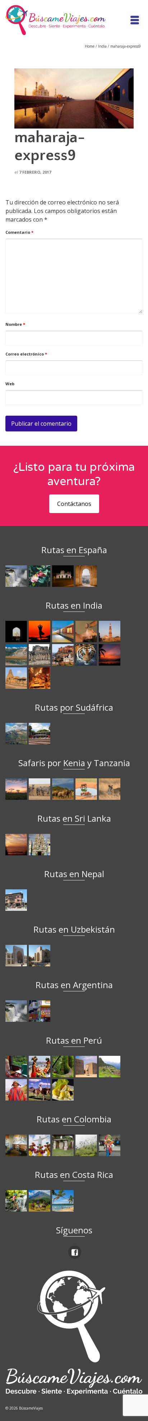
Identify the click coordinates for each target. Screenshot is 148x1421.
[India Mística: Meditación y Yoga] (40, 631)
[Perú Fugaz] (110, 1066)
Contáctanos (74, 504)
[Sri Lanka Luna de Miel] (17, 844)
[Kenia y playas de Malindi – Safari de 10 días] (87, 789)
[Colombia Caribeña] (110, 1145)
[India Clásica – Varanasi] (40, 678)
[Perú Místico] (40, 1066)
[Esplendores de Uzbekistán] (17, 955)
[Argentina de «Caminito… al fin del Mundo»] (40, 1011)
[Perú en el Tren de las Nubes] (17, 1066)
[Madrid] (63, 576)
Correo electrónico (26, 354)
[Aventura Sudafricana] (17, 733)
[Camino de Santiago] (17, 576)
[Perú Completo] (17, 1090)
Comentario (19, 232)
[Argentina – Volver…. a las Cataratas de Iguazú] (17, 1011)
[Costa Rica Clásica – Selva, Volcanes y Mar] (40, 1201)
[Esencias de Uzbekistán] (40, 955)
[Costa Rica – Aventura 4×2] (17, 1201)
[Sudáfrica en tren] (40, 733)
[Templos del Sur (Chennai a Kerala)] (17, 678)
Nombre (15, 324)
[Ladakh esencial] (17, 655)
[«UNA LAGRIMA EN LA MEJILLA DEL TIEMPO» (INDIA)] (17, 631)
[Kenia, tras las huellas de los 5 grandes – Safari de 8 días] (110, 789)
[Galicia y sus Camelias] (40, 576)
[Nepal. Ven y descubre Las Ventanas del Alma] (17, 900)
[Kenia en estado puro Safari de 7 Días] (40, 789)
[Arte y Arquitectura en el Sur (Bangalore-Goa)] (40, 655)
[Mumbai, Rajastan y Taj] (63, 655)
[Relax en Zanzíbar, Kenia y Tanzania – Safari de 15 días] (17, 789)
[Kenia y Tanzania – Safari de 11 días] (63, 789)
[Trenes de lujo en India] (63, 631)
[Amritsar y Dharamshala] (110, 631)
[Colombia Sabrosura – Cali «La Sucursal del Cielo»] (40, 1145)
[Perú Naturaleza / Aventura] (63, 1066)
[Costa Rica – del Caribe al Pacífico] (63, 1201)
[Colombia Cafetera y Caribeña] (87, 1145)
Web (9, 383)
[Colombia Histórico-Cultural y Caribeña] (63, 1145)
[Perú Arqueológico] (87, 1066)
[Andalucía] (87, 576)
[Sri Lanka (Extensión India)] (40, 844)
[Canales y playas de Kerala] (110, 655)
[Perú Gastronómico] (63, 1090)
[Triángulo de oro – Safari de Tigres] (87, 655)
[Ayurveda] (87, 631)
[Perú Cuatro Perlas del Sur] (40, 1090)
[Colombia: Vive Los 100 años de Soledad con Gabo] (17, 1145)
